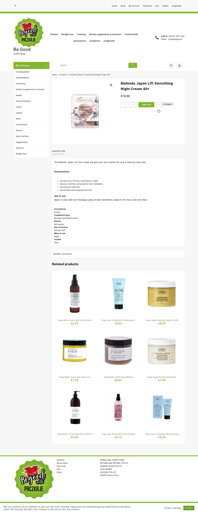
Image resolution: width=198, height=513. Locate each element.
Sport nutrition (22, 136)
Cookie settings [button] (172, 508)
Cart (59, 469)
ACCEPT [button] (189, 508)
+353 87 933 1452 (176, 36)
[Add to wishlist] (159, 104)
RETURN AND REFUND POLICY (114, 463)
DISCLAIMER (106, 469)
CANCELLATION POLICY (111, 466)
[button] (111, 85)
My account (62, 463)
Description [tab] (58, 151)
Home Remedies (23, 101)
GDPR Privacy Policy (109, 475)
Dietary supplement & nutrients (30, 89)
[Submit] (132, 65)
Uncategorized (22, 72)
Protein (19, 130)
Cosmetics (21, 84)
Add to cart (146, 105)
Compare (168, 104)
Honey (19, 107)
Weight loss (21, 154)
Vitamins (20, 148)
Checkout (61, 466)
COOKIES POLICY (108, 472)
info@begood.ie (175, 39)
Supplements (22, 142)
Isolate (19, 113)
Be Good (22, 49)
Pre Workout (21, 125)
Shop (59, 472)
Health (19, 95)
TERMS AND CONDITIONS (112, 460)
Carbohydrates (22, 78)
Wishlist (60, 460)
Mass (18, 119)
